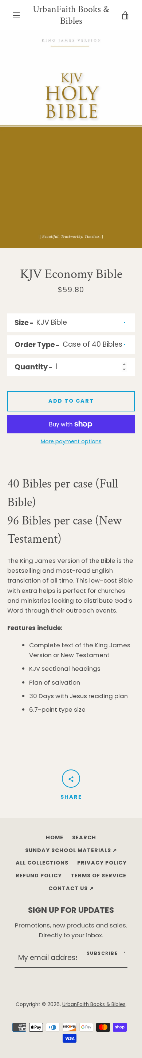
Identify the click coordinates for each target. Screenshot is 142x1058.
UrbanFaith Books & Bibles (71, 15)
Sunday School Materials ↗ (71, 850)
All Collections (42, 862)
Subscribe (102, 953)
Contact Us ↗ (71, 888)
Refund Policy (39, 875)
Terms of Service (98, 875)
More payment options (71, 441)
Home (54, 837)
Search (84, 837)
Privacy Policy (102, 862)
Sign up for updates (71, 910)
